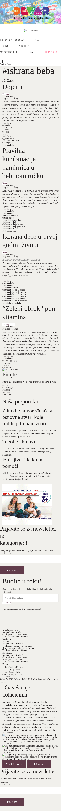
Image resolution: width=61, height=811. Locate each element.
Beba (36, 40)
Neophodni (8, 733)
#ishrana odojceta (10, 288)
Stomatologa (7, 394)
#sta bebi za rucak (10, 215)
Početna (6, 79)
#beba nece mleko (10, 229)
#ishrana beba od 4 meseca (14, 292)
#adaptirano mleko (10, 140)
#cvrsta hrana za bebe (11, 303)
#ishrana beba (8, 81)
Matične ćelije (9, 52)
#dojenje (6, 125)
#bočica (5, 132)
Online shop (51, 52)
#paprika (6, 365)
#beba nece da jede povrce (13, 224)
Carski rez (6, 639)
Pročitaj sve (7, 123)
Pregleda (10, 98)
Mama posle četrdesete (12, 659)
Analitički (7, 744)
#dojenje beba (8, 143)
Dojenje (4, 46)
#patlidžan (6, 367)
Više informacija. (14, 764)
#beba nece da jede (10, 222)
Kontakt (5, 664)
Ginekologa (7, 387)
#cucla (5, 134)
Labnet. (3, 682)
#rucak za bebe (8, 218)
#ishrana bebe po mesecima (14, 298)
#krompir (6, 363)
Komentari (8, 96)
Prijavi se (6, 603)
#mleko (5, 130)
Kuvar (30, 52)
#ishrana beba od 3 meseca (14, 296)
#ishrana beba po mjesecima (14, 301)
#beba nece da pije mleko (13, 226)
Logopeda (6, 392)
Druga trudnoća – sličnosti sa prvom (18, 648)
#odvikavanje (8, 136)
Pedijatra (6, 390)
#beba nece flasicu (10, 231)
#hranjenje (7, 127)
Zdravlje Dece (8, 324)
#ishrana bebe (8, 211)
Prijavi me (12, 570)
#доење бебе (8, 138)
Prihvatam (39, 764)
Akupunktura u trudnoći (13, 632)
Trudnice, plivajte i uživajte (14, 650)
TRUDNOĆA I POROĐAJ (12, 40)
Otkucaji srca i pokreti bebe (14, 634)
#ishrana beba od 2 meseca (14, 294)
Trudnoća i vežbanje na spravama (17, 646)
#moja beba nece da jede (13, 220)
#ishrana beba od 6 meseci (13, 290)
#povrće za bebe (9, 361)
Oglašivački (8, 752)
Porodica (24, 46)
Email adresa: (6, 553)
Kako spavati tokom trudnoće (15, 637)
